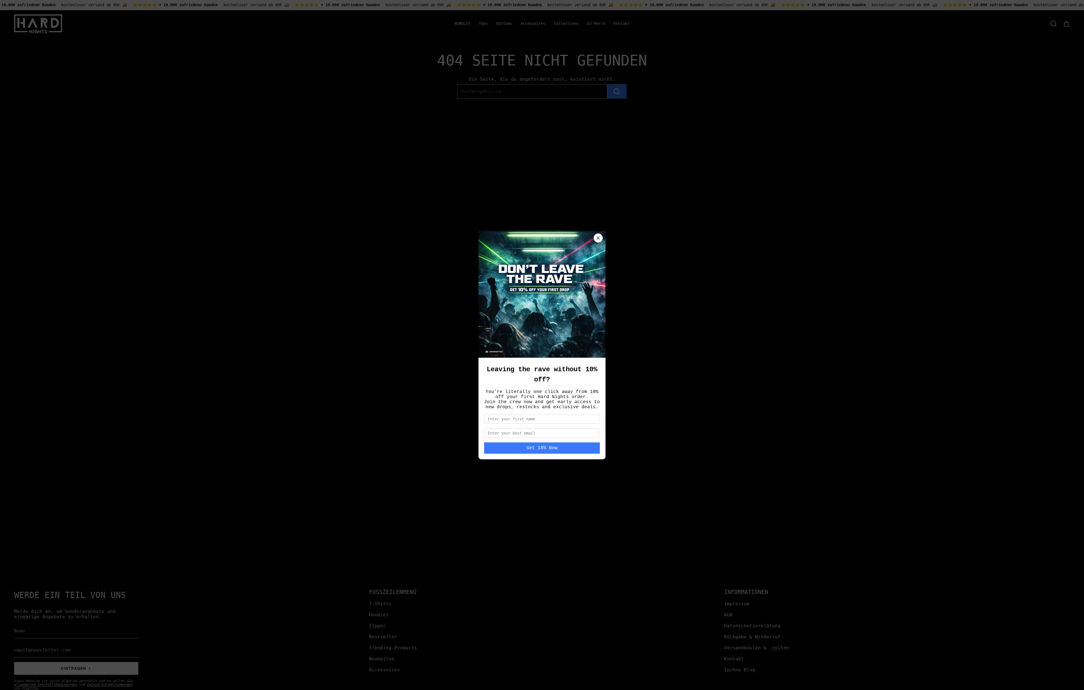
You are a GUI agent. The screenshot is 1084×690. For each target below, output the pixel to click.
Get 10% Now (542, 448)
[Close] (598, 238)
